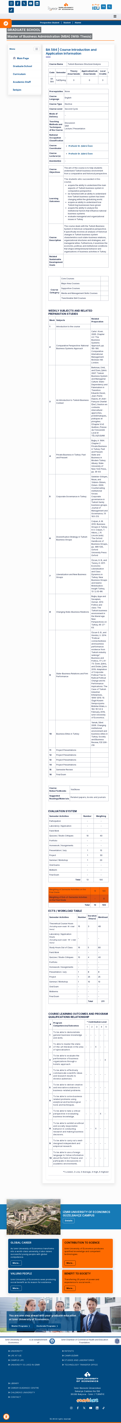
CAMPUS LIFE (17, 1360)
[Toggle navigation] (37, 49)
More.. (16, 1263)
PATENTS (69, 1351)
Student (67, 22)
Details (68, 1220)
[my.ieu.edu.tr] (95, 7)
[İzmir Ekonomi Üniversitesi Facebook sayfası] (17, 3)
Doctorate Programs (46, 1326)
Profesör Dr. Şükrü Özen (81, 146)
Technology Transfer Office (81, 1364)
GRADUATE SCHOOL (24, 30)
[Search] (110, 6)
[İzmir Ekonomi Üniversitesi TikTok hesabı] (11, 10)
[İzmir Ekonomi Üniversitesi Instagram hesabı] (11, 3)
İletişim (17, 89)
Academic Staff (22, 82)
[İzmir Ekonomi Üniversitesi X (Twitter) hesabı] (24, 3)
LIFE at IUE (16, 1355)
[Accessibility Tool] (6, 1417)
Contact (16, 1397)
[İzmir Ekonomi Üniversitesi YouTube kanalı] (30, 3)
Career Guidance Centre (25, 1388)
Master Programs (20, 1326)
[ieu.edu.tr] (60, 6)
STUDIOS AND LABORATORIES (79, 1360)
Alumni (78, 22)
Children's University (23, 1392)
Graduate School (22, 66)
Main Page (23, 58)
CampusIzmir (71, 1355)
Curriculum (19, 74)
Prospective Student (49, 22)
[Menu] (115, 16)
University (17, 1351)
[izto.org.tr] (52, 1341)
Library (15, 1383)
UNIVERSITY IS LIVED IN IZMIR (25, 1364)
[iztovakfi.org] (117, 1341)
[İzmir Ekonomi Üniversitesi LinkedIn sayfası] (37, 3)
